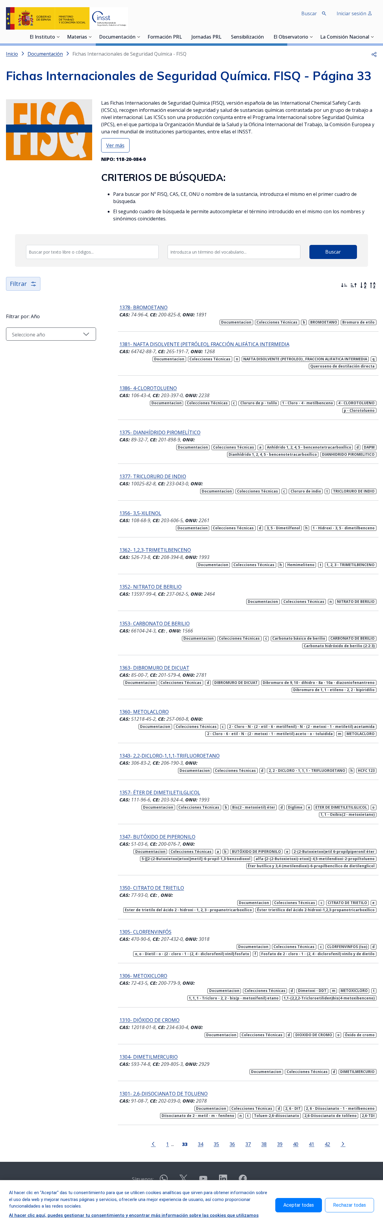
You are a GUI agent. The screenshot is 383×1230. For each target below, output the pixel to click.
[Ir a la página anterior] (153, 1143)
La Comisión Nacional (344, 37)
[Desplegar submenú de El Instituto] (58, 37)
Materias (77, 37)
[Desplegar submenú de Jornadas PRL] (223, 37)
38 (264, 1144)
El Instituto (42, 37)
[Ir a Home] (67, 18)
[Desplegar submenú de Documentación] (139, 37)
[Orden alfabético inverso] (373, 285)
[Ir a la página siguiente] (343, 1143)
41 (311, 1144)
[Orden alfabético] (363, 285)
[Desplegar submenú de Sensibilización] (266, 37)
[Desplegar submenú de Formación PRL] (184, 37)
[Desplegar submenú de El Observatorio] (311, 37)
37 (248, 1144)
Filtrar (18, 284)
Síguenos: (143, 1179)
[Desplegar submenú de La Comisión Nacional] (372, 37)
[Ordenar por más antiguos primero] (353, 285)
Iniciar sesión (352, 13)
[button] (374, 53)
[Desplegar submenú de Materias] (90, 37)
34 (200, 1144)
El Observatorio (290, 37)
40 (295, 1144)
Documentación (117, 37)
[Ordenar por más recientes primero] (344, 285)
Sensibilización (247, 37)
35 (216, 1144)
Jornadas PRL (206, 37)
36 (232, 1144)
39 (279, 1144)
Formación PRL (165, 37)
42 (327, 1144)
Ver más (115, 145)
